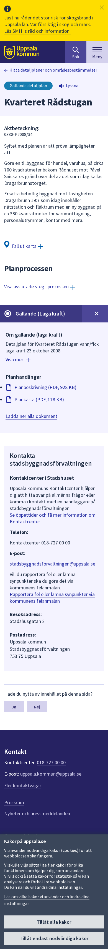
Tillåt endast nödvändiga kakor (54, 938)
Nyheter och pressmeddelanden (37, 813)
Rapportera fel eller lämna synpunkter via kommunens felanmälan (52, 597)
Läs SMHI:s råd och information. (37, 31)
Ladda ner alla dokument (31, 416)
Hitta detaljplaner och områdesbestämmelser (53, 70)
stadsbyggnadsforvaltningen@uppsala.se (52, 564)
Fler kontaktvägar (22, 785)
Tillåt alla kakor (54, 922)
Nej (37, 707)
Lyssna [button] (72, 85)
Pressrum (14, 802)
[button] (102, 7)
